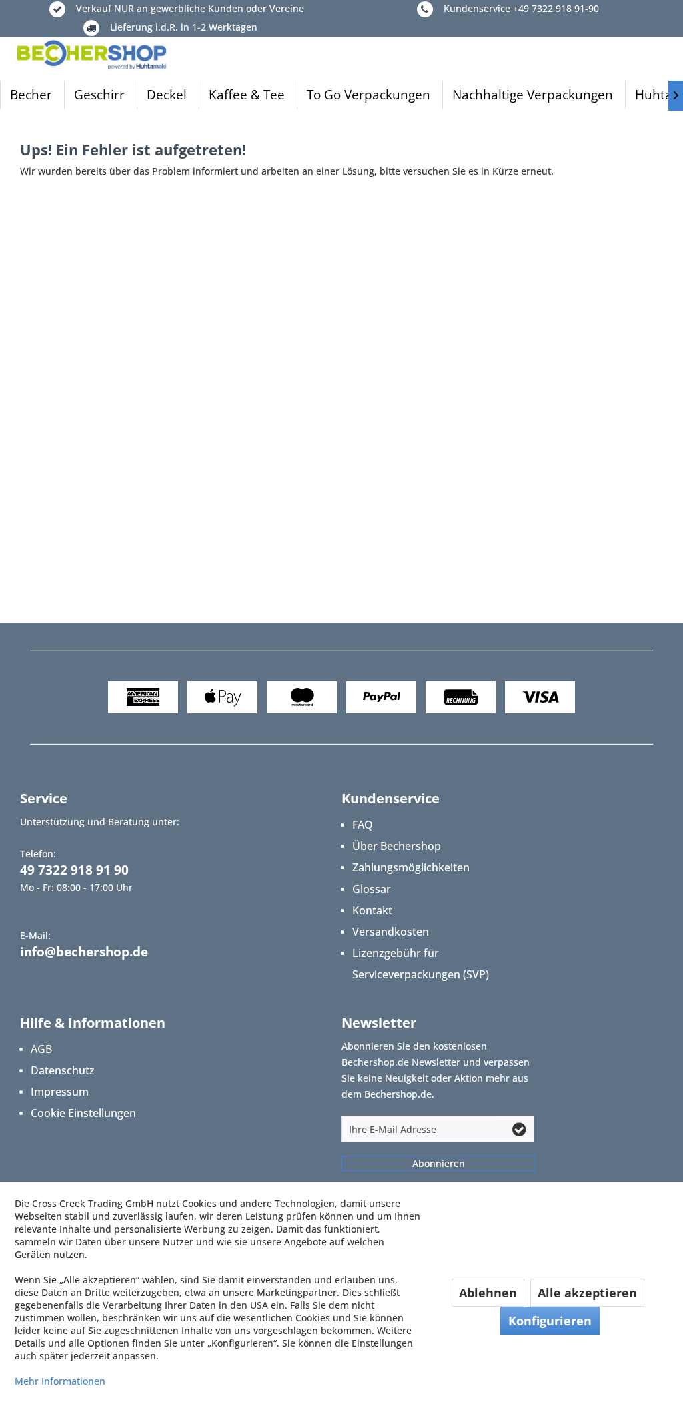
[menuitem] (30, 95)
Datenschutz (63, 1070)
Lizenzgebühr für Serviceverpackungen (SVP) (420, 964)
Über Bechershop (396, 846)
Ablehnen (488, 1293)
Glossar (371, 889)
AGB (41, 1049)
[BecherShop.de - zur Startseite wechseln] (92, 54)
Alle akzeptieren (587, 1293)
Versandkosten (390, 931)
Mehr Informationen (60, 1381)
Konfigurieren (550, 1321)
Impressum (60, 1091)
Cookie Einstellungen (83, 1113)
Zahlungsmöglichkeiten (411, 867)
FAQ (362, 824)
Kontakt (372, 910)
